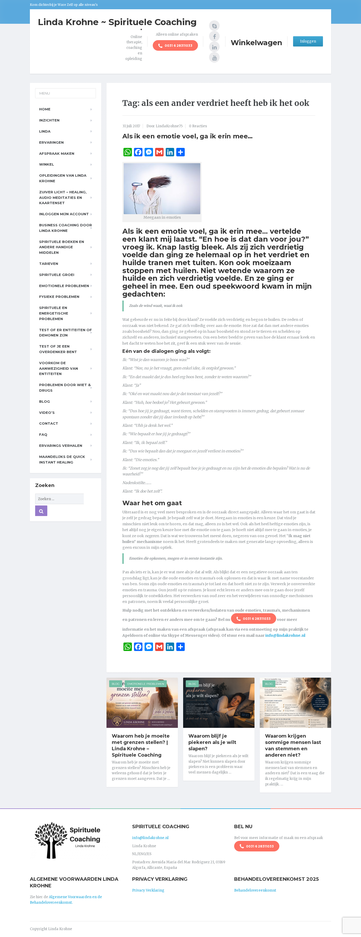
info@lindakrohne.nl (285, 635)
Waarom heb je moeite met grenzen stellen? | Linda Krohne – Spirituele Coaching (141, 745)
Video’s (47, 412)
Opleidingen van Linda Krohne (62, 178)
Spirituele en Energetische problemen (53, 313)
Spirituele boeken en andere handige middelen (61, 247)
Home (44, 109)
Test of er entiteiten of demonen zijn (65, 333)
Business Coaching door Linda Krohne (65, 228)
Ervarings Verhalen (60, 445)
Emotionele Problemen (145, 684)
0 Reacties (198, 126)
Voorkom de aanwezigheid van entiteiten (58, 368)
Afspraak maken (56, 153)
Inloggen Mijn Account (64, 214)
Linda (44, 131)
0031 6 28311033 (178, 46)
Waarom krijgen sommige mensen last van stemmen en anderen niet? (293, 745)
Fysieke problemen (59, 296)
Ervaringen (51, 142)
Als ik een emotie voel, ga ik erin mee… (187, 136)
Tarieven (48, 263)
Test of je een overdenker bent (58, 349)
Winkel (46, 164)
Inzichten (49, 120)
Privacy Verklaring (148, 890)
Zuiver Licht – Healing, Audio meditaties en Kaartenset (63, 197)
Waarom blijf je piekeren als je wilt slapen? (212, 742)
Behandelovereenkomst (255, 890)
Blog (115, 684)
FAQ (43, 434)
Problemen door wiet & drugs (65, 387)
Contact (48, 423)
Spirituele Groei (56, 275)
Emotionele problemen (64, 286)
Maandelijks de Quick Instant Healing (62, 459)
